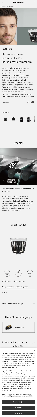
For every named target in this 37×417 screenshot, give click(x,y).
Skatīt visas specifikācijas (13, 304)
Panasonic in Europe (7, 6)
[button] (5, 119)
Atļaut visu (18, 413)
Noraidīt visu (18, 408)
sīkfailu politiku (17, 388)
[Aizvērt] (34, 351)
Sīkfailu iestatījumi (18, 402)
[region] (18, 382)
